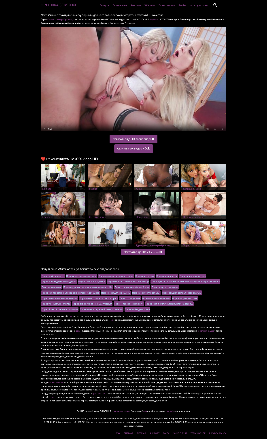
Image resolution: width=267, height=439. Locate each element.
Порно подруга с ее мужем (165, 287)
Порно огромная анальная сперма (115, 276)
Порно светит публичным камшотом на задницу (169, 303)
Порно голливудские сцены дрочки (59, 281)
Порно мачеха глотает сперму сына (59, 298)
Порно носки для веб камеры (115, 292)
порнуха (154, 19)
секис (78, 330)
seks (112, 319)
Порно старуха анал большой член (132, 287)
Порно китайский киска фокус (129, 303)
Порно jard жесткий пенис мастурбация (92, 303)
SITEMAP (128, 433)
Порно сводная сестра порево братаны (181, 292)
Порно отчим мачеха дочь (193, 276)
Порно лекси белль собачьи (146, 292)
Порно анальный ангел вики (156, 298)
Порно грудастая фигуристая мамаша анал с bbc (88, 287)
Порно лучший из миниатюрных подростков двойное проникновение (185, 281)
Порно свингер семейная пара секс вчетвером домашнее (70, 292)
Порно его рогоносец (167, 276)
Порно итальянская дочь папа (81, 276)
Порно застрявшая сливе (184, 298)
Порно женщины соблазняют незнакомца (128, 281)
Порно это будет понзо (53, 276)
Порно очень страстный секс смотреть (98, 298)
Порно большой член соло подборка (60, 309)
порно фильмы (56, 382)
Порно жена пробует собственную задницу (101, 309)
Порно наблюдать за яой (137, 309)
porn (53, 397)
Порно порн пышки (144, 276)
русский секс (99, 393)
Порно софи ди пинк (130, 298)
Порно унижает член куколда (56, 303)
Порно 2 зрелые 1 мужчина (91, 281)
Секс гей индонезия (51, 287)
